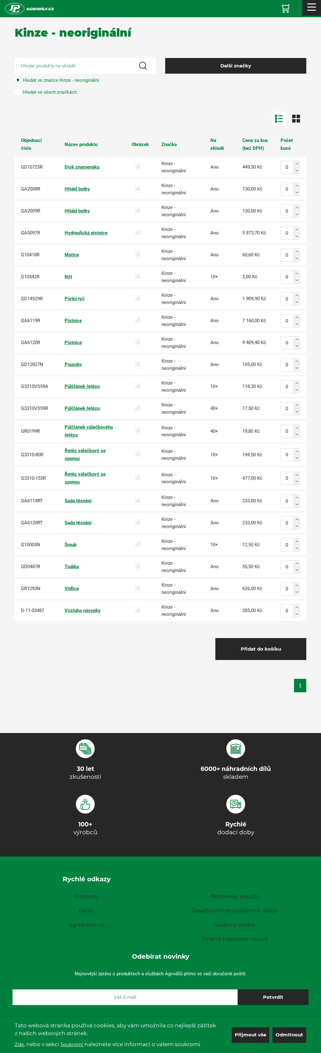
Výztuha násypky (83, 610)
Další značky (235, 66)
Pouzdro (73, 364)
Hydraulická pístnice (86, 233)
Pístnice (73, 320)
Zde (19, 1044)
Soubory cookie (234, 925)
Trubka (72, 566)
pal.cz (86, 910)
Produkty (86, 896)
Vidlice (72, 588)
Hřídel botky (77, 189)
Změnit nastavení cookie (235, 939)
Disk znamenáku (82, 167)
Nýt (68, 277)
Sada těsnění (78, 501)
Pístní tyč (75, 298)
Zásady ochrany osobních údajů (234, 910)
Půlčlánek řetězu (82, 386)
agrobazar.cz (86, 925)
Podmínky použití (235, 896)
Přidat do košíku (261, 649)
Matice (72, 255)
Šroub (70, 544)
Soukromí (72, 1044)
